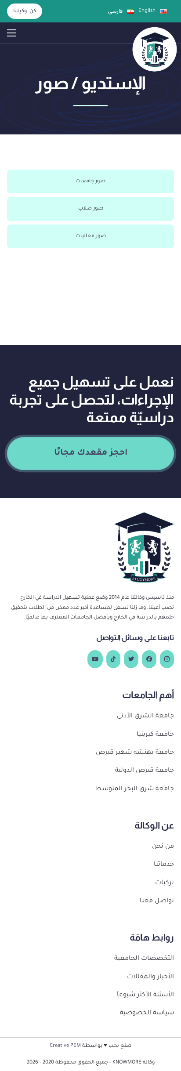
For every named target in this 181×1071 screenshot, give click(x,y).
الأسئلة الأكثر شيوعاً (145, 995)
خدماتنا (164, 864)
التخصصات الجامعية (144, 958)
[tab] (90, 181)
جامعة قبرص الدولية (144, 770)
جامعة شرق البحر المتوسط (134, 789)
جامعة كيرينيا (155, 734)
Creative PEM (65, 1046)
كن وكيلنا (24, 11)
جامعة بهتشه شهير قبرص (135, 752)
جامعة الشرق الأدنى (145, 716)
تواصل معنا (157, 901)
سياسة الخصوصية (147, 1013)
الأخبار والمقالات (150, 977)
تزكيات (164, 883)
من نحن (163, 846)
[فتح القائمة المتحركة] (11, 32)
